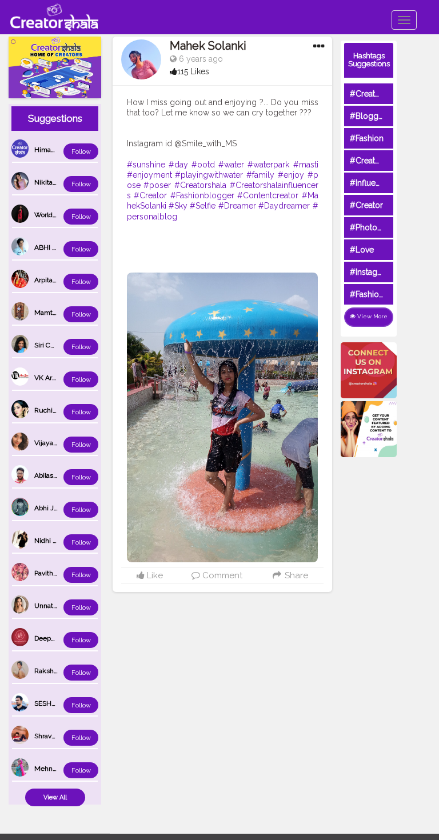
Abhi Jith (48, 508)
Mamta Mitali (54, 313)
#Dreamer (237, 205)
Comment (221, 575)
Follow (81, 151)
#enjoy (291, 174)
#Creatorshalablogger (391, 160)
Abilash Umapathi (61, 475)
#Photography (377, 227)
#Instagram (371, 272)
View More (372, 316)
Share (295, 575)
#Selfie (202, 205)
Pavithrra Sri (52, 573)
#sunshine (146, 164)
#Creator (150, 195)
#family (260, 174)
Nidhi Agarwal (56, 541)
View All (55, 797)
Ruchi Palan (52, 410)
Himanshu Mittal (60, 150)
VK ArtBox (50, 378)
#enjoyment (149, 174)
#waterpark (268, 164)
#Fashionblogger (202, 195)
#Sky (178, 205)
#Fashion (367, 138)
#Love (362, 249)
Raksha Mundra (58, 671)
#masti (305, 164)
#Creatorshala (200, 185)
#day (178, 164)
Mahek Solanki (208, 46)
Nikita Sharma (56, 182)
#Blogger (368, 116)
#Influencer (371, 182)
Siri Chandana (55, 345)
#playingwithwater (209, 174)
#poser (157, 185)
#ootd (203, 164)
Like (154, 575)
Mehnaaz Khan (57, 769)
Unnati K (47, 606)
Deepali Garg (54, 638)
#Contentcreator (267, 195)
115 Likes (193, 71)
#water (231, 164)
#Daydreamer (284, 205)
